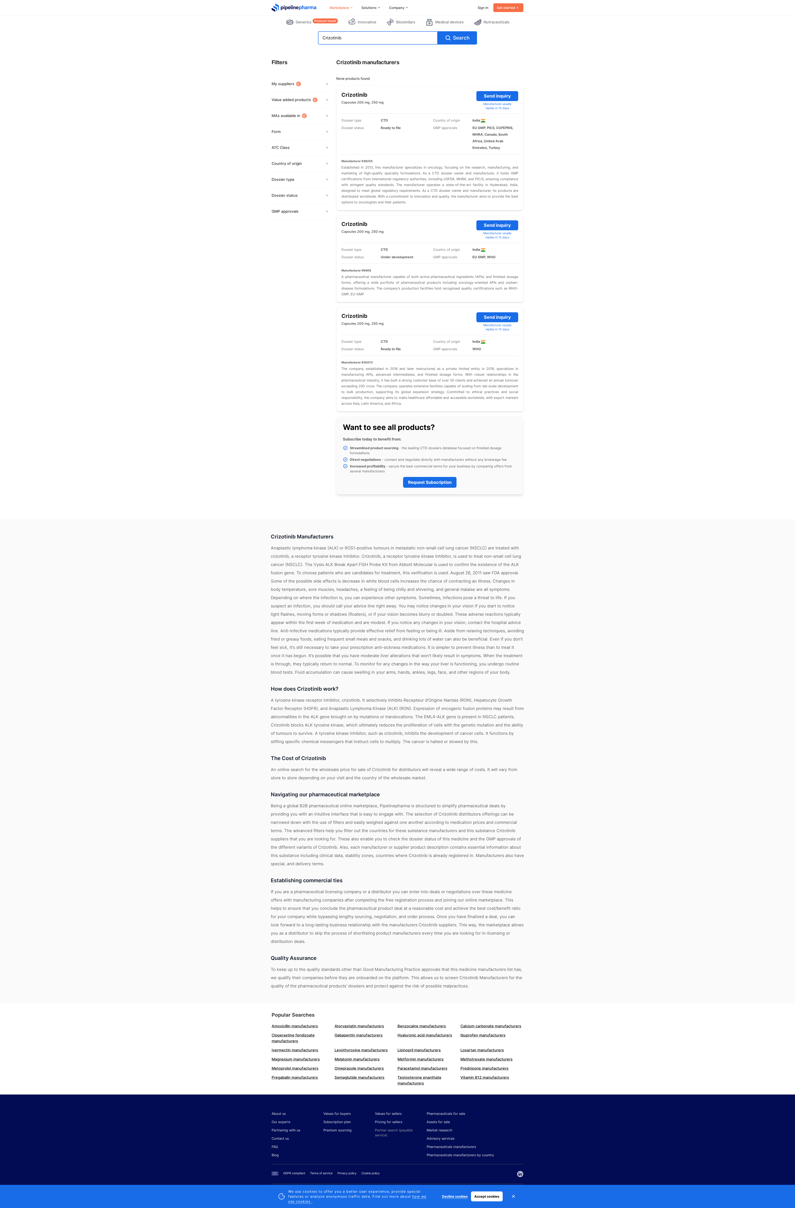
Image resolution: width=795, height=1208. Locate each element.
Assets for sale (438, 1122)
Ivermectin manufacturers (295, 1050)
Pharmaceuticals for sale (446, 1113)
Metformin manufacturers (421, 1059)
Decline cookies (455, 1196)
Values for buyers (337, 1113)
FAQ (275, 1147)
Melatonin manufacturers (357, 1059)
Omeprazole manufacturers (359, 1068)
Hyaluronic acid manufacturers (425, 1035)
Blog (275, 1155)
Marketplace (339, 8)
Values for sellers (388, 1113)
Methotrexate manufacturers (486, 1059)
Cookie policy (370, 1173)
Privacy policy (347, 1173)
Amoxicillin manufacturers (295, 1026)
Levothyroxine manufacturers (361, 1050)
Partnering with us (286, 1130)
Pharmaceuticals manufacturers (451, 1147)
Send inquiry (497, 96)
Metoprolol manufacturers (295, 1068)
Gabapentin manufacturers (359, 1035)
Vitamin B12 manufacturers (484, 1077)
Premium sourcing (337, 1130)
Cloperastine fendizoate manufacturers (293, 1038)
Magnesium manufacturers (296, 1059)
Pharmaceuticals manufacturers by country (460, 1155)
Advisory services (440, 1138)
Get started (506, 8)
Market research (439, 1130)
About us (279, 1113)
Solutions (369, 8)
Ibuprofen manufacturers (483, 1035)
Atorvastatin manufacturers (359, 1026)
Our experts (281, 1122)
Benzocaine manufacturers (422, 1026)
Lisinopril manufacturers (419, 1050)
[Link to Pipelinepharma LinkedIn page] (520, 1174)
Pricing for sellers (388, 1122)
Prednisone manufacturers (484, 1068)
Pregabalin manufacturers (295, 1077)
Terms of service (321, 1173)
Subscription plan (337, 1122)
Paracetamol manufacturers (422, 1068)
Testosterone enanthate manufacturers (419, 1080)
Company (396, 8)
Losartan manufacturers (482, 1050)
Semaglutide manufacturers (359, 1077)
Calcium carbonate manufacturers (490, 1026)
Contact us (280, 1138)
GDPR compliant (294, 1173)
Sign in (483, 8)
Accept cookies (486, 1196)
